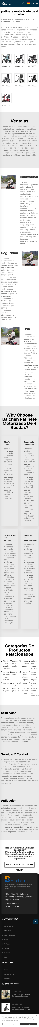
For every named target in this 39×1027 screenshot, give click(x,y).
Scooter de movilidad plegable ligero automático (34, 689)
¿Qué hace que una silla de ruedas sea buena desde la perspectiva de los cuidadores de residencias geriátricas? (21, 996)
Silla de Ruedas (9, 974)
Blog (5, 957)
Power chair (14, 673)
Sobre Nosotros (9, 935)
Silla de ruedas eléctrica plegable (6, 664)
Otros (6, 970)
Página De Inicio (9, 926)
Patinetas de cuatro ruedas (25, 663)
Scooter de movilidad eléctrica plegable (25, 688)
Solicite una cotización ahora (19, 865)
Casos (6, 939)
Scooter (7, 978)
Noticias (7, 944)
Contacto (7, 953)
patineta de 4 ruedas (15, 663)
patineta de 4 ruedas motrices (34, 664)
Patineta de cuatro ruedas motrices (6, 676)
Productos (7, 930)
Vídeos (6, 948)
